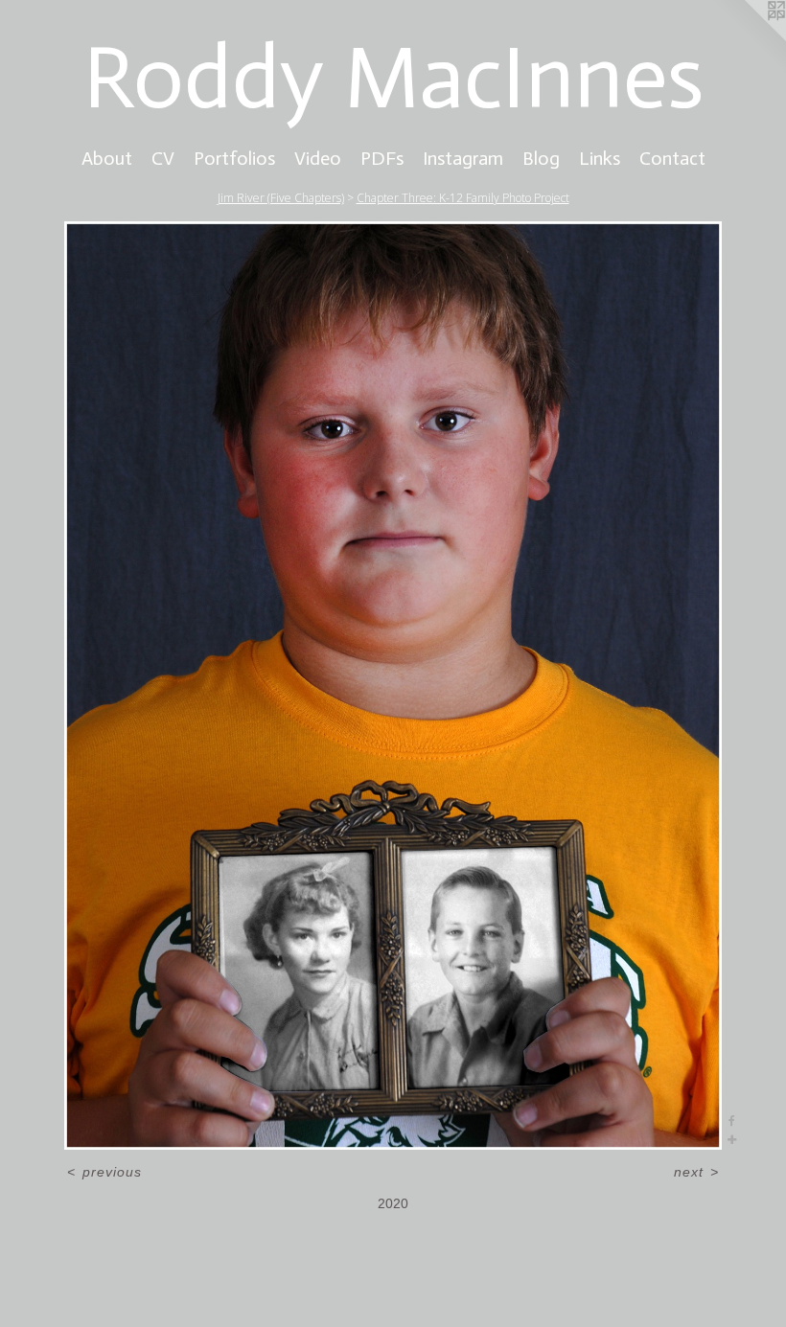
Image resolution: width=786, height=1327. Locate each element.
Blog (541, 158)
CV (162, 158)
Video (317, 158)
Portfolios (234, 158)
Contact (672, 158)
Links (599, 158)
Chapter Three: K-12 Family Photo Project (463, 198)
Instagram (463, 158)
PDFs (382, 158)
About (106, 158)
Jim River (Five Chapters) (281, 198)
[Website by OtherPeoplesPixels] (747, 38)
